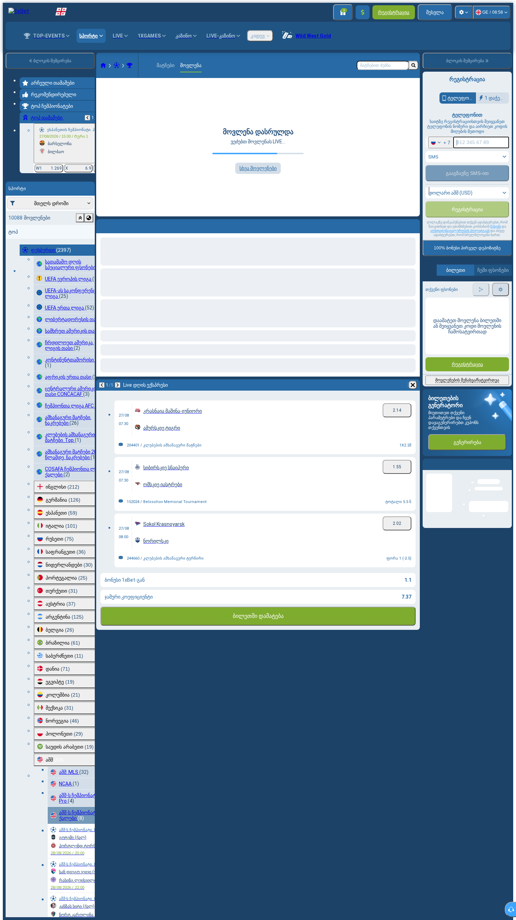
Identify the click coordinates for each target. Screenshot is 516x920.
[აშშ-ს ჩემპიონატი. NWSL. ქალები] (129, 65)
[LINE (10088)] (103, 65)
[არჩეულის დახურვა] (80, 217)
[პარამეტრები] (463, 12)
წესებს (495, 260)
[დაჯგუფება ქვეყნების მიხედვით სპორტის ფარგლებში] (88, 217)
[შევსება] (363, 12)
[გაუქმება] (413, 225)
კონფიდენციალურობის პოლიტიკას (460, 265)
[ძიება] (413, 65)
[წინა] (87, 117)
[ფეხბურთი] (116, 65)
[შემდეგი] (120, 225)
